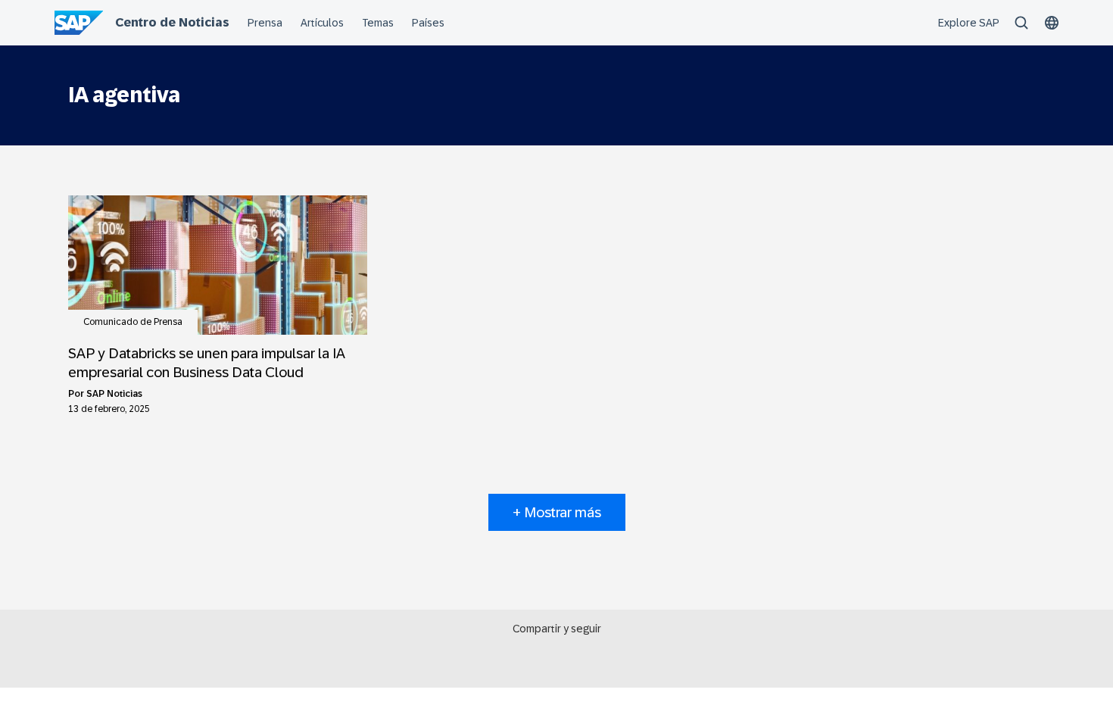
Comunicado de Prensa (132, 322)
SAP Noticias (114, 394)
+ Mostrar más (557, 512)
